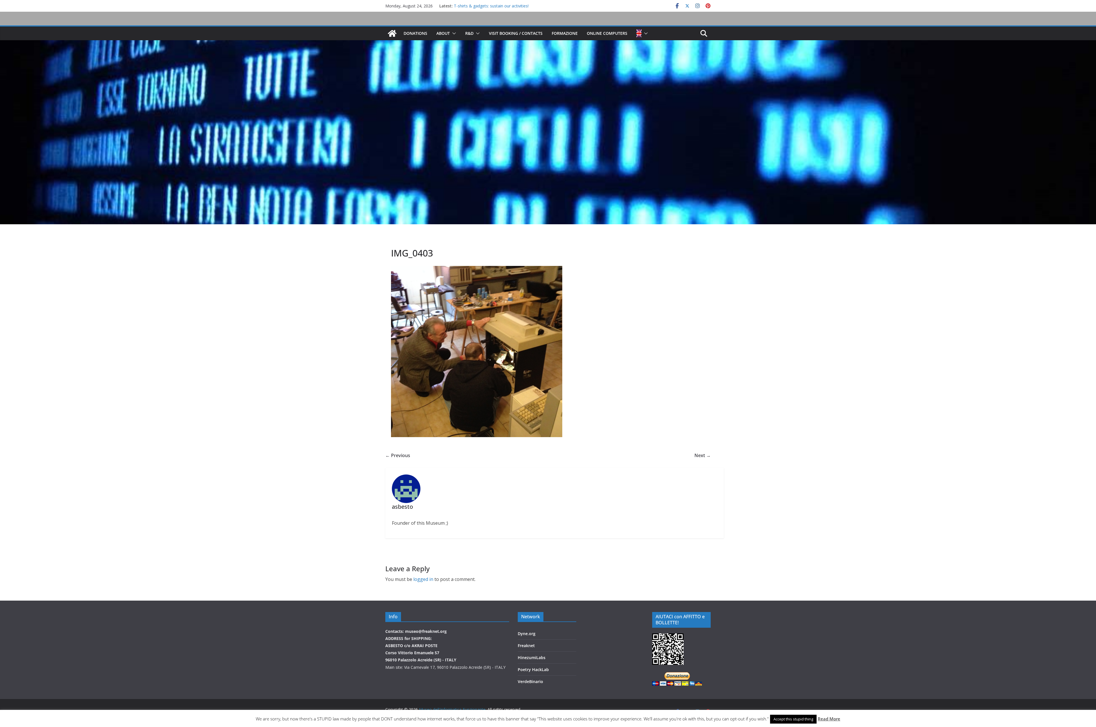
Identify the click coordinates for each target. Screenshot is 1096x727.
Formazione (565, 33)
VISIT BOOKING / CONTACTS (516, 33)
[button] (453, 33)
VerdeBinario (530, 681)
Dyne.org (526, 633)
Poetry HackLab (533, 669)
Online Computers (607, 33)
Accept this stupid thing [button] (793, 719)
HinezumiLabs (531, 657)
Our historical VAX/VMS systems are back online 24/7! (503, 6)
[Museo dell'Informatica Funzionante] (392, 33)
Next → (702, 455)
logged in (423, 579)
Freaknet (526, 645)
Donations (415, 33)
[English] (639, 33)
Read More (829, 719)
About (443, 33)
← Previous (397, 455)
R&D (469, 33)
